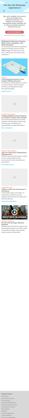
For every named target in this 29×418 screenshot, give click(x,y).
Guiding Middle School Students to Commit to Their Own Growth (14, 117)
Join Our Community (14, 32)
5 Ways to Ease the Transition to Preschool (13, 190)
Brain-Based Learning (7, 398)
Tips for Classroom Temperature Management (14, 153)
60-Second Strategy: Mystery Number (12, 223)
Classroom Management (8, 402)
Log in (23, 35)
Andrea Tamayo (6, 91)
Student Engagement (7, 413)
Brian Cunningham (7, 128)
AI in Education (5, 400)
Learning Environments (8, 407)
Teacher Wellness (6, 415)
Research (4, 411)
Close (26, 2)
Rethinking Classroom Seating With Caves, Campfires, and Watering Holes (13, 43)
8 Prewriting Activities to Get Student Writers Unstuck (12, 80)
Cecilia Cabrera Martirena (9, 201)
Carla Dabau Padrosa (7, 164)
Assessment (5, 396)
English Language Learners (9, 404)
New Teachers (5, 409)
